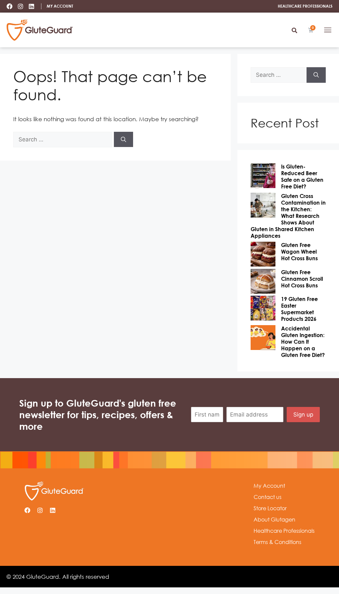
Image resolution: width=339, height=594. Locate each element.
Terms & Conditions (277, 542)
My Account (269, 485)
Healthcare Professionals (284, 530)
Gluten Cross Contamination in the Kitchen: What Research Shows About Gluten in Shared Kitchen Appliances (288, 216)
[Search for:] (63, 139)
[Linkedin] (31, 6)
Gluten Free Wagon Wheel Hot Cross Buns (299, 252)
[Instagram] (21, 6)
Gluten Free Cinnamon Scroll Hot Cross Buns (302, 279)
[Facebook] (10, 6)
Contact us (267, 497)
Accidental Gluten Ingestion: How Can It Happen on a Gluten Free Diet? (303, 341)
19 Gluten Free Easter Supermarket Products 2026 (299, 309)
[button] (294, 30)
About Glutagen (274, 519)
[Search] (123, 139)
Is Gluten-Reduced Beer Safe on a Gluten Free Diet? (302, 176)
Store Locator (270, 508)
